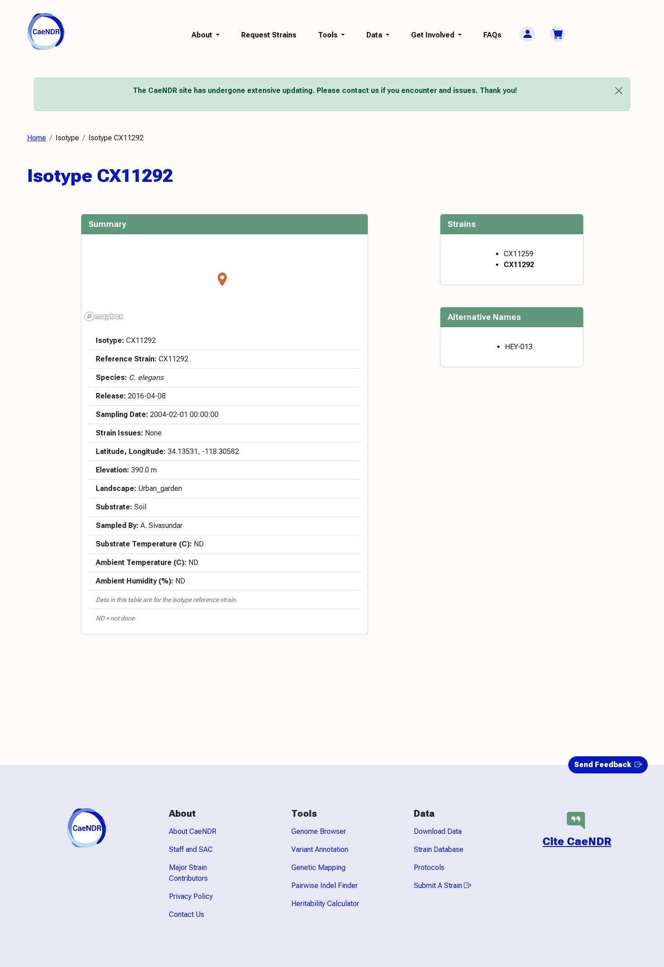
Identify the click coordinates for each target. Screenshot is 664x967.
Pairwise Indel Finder (324, 885)
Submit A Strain (439, 885)
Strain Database (438, 849)
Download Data (438, 831)
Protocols (429, 867)
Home (36, 138)
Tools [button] (328, 35)
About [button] (203, 35)
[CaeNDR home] (46, 30)
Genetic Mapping (318, 867)
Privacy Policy (191, 896)
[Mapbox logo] (104, 316)
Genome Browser (318, 831)
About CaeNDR (192, 831)
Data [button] (375, 35)
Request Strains (268, 35)
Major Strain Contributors (188, 873)
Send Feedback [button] (603, 764)
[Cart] (558, 34)
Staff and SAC (191, 849)
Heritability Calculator (325, 903)
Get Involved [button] (433, 35)
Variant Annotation (319, 849)
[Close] (619, 90)
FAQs (492, 35)
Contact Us (186, 914)
